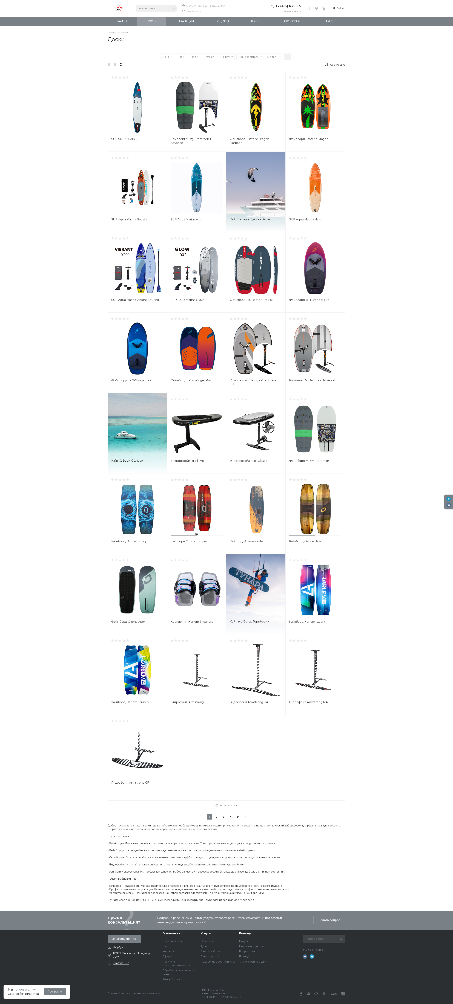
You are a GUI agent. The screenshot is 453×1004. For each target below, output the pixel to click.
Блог (165, 946)
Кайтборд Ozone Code (246, 541)
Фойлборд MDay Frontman (309, 460)
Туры (204, 946)
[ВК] (448, 505)
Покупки (244, 941)
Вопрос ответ (248, 951)
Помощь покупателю (252, 946)
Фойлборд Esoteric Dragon (308, 139)
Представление (172, 941)
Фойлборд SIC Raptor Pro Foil (251, 300)
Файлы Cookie (171, 979)
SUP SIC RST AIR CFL (126, 139)
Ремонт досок (210, 956)
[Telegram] (448, 499)
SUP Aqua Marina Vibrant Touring (135, 300)
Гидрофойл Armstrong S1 (189, 702)
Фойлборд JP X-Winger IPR (131, 380)
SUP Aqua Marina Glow (187, 300)
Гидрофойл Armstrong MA (308, 702)
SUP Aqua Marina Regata (129, 219)
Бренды (244, 956)
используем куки (27, 989)
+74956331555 (121, 963)
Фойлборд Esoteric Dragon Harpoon (249, 141)
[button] (184, 535)
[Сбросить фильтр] (287, 57)
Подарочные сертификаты (218, 961)
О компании (171, 933)
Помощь (245, 933)
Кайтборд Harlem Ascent (307, 621)
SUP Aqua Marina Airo (186, 219)
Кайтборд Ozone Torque (189, 541)
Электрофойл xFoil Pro (187, 460)
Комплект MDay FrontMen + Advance (191, 141)
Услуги (206, 933)
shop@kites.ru (194, 11)
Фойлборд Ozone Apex (128, 621)
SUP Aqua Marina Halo (305, 219)
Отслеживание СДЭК (252, 961)
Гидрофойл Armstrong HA (249, 702)
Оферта (167, 956)
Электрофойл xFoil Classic (248, 460)
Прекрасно (55, 991)
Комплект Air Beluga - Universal (312, 380)
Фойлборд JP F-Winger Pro (309, 300)
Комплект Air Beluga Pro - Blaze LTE (253, 382)
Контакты (168, 951)
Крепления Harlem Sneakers (192, 621)
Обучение (207, 941)
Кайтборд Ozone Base (305, 541)
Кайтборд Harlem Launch (130, 702)
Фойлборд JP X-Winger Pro (191, 380)
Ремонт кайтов (210, 951)
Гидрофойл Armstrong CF (130, 782)
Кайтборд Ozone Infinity (129, 541)
